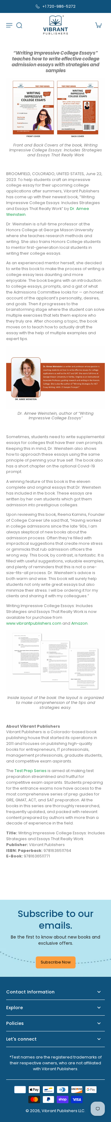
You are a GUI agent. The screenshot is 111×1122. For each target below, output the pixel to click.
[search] (19, 25)
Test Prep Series (30, 770)
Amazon (79, 623)
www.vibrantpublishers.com (33, 623)
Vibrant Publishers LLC (63, 1110)
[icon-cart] (98, 25)
